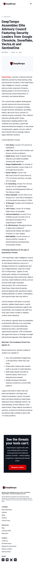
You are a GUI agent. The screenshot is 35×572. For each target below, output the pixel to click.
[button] (31, 3)
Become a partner (7, 549)
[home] (9, 3)
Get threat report (6, 543)
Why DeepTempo (7, 509)
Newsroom (5, 533)
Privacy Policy (6, 520)
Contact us (5, 541)
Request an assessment (9, 546)
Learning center (6, 530)
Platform (4, 512)
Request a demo (17, 467)
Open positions (6, 551)
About (3, 515)
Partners (4, 518)
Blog (3, 528)
